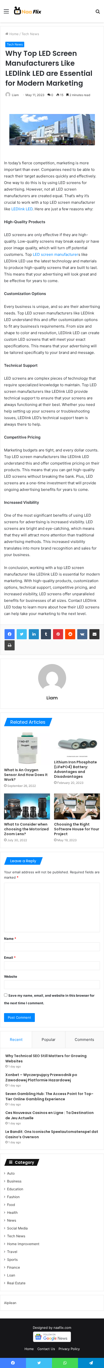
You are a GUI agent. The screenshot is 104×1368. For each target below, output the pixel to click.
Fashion (13, 1197)
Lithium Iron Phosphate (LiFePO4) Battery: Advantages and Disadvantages (75, 769)
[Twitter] (22, 634)
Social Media (17, 1228)
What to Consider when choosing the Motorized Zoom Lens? (26, 829)
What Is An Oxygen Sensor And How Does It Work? (26, 774)
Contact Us (46, 1349)
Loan (11, 1275)
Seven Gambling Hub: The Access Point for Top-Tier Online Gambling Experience (49, 1096)
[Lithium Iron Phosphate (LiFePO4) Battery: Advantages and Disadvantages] (77, 744)
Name (10, 939)
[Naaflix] (28, 11)
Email (10, 957)
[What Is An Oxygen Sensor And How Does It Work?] (27, 748)
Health (12, 1213)
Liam (15, 95)
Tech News (30, 34)
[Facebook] (10, 634)
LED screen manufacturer (55, 254)
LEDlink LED (22, 209)
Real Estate (16, 1283)
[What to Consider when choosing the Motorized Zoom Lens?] (27, 806)
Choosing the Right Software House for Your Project (76, 829)
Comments (84, 1039)
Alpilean (10, 1303)
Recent (16, 1039)
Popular (49, 1039)
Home (13, 34)
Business (14, 1181)
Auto (11, 1173)
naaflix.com (62, 1328)
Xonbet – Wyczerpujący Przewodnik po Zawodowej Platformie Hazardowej (41, 1077)
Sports (12, 1260)
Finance (13, 1267)
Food (11, 1205)
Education (15, 1189)
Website (10, 976)
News (11, 1220)
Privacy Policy (69, 1349)
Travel (12, 1252)
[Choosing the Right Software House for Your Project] (77, 806)
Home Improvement (23, 1244)
